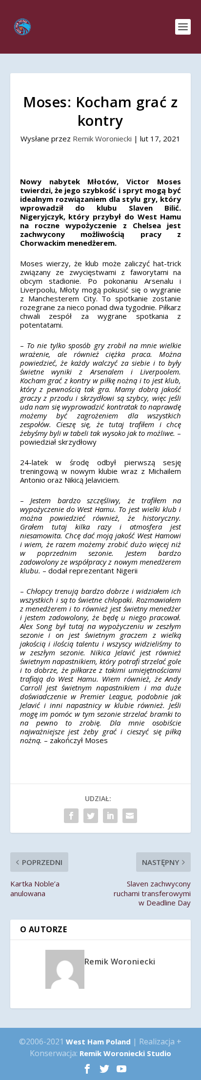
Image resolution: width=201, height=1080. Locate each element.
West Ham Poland (98, 1041)
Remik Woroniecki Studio (125, 1053)
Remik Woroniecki (102, 138)
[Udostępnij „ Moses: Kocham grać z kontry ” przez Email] (130, 815)
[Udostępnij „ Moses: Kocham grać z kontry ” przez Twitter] (90, 815)
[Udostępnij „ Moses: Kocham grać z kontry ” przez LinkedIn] (110, 815)
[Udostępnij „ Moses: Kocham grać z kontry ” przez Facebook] (71, 815)
